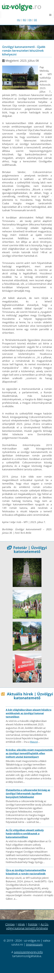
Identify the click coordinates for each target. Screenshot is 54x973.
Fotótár (33, 924)
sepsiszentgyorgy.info (28, 952)
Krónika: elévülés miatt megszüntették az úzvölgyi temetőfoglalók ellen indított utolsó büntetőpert (29, 753)
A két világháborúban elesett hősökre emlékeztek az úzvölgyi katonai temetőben (28, 713)
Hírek (21, 924)
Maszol (34, 741)
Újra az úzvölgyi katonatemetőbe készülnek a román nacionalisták (26, 871)
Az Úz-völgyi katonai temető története (27, 926)
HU (18, 20)
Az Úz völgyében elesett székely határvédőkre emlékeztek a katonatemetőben (25, 833)
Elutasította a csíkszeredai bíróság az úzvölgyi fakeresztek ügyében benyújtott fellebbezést (28, 793)
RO (24, 20)
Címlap (10, 924)
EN (30, 20)
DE (35, 20)
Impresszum (34, 944)
